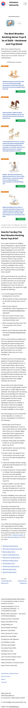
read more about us (14, 537)
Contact (4, 682)
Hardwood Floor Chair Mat (10, 619)
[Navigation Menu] (25, 4)
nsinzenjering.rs (14, 707)
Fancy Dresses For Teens (9, 633)
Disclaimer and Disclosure (9, 674)
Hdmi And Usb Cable (8, 660)
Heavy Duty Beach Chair (9, 622)
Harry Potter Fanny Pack (9, 665)
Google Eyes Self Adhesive (10, 639)
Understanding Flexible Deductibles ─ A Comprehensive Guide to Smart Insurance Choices (13, 601)
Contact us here (17, 535)
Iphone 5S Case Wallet (8, 636)
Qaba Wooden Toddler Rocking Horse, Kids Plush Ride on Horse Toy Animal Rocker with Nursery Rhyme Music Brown (13, 115)
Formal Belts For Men (8, 642)
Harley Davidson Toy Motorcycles (12, 663)
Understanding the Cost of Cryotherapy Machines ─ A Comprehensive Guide (10, 608)
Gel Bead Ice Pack (7, 651)
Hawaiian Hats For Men (8, 654)
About (3, 679)
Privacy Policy (5, 676)
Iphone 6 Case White (8, 630)
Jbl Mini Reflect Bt (7, 625)
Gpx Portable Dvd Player (9, 628)
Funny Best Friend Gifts (8, 648)
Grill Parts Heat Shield (8, 645)
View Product (21, 91)
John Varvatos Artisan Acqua (11, 657)
